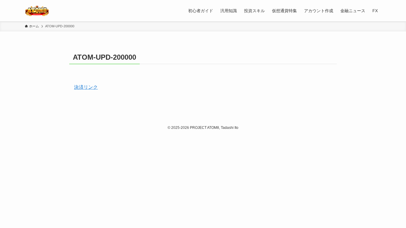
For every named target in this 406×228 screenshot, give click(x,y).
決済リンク (86, 87)
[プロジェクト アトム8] (37, 11)
